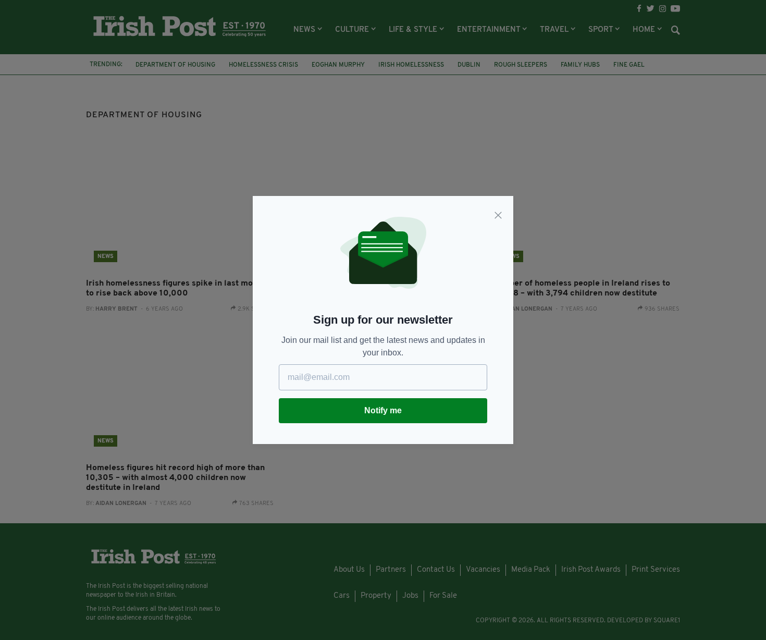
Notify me (383, 410)
